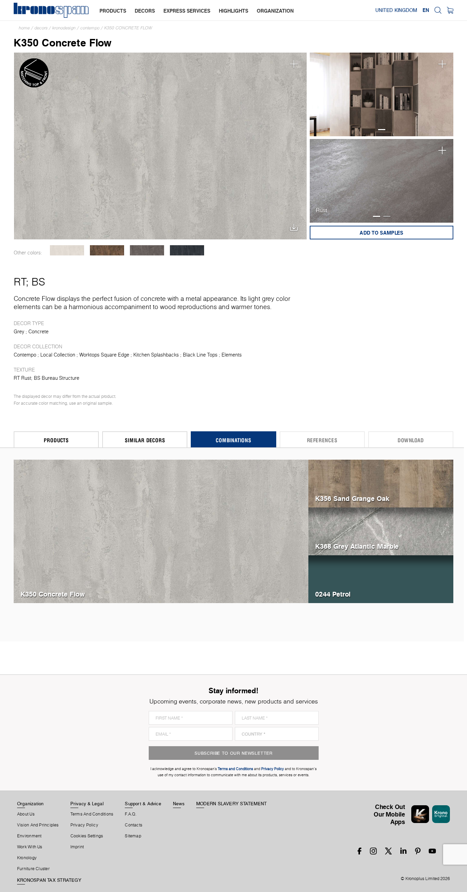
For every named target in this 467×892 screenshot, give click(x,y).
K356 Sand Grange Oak (352, 498)
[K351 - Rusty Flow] (107, 250)
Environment (29, 836)
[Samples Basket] (450, 10)
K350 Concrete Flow (128, 28)
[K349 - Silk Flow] (67, 250)
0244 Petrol (332, 594)
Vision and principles (38, 825)
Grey (19, 331)
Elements (232, 354)
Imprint (77, 847)
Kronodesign (64, 28)
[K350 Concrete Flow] (160, 145)
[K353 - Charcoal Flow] (187, 250)
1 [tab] (381, 129)
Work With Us (29, 847)
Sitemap (133, 836)
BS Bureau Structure (56, 378)
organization (275, 10)
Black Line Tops (200, 354)
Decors (41, 28)
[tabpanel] (382, 94)
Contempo (89, 28)
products (112, 10)
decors (145, 10)
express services (186, 10)
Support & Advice (143, 803)
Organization (30, 803)
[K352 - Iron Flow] (147, 250)
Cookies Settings (86, 836)
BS (38, 282)
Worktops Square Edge (104, 354)
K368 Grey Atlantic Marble (357, 546)
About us (26, 814)
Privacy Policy (84, 825)
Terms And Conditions (91, 814)
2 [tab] (386, 216)
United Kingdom (396, 10)
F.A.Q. (130, 814)
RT (20, 282)
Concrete (38, 331)
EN (426, 10)
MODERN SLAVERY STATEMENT (231, 803)
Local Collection (57, 354)
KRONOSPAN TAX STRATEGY (49, 880)
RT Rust (22, 378)
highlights (233, 10)
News (179, 803)
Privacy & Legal (87, 803)
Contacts (133, 825)
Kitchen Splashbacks (156, 354)
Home (24, 28)
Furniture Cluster (33, 869)
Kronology (27, 858)
